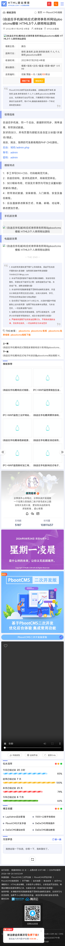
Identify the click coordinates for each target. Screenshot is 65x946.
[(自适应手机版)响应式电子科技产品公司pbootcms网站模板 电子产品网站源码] (47, 453)
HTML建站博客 (15, 4)
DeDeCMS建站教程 (45, 829)
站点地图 (36, 881)
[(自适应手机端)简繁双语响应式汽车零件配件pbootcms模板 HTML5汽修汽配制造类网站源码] (47, 403)
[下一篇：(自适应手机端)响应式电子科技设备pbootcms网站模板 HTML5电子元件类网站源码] (62, 452)
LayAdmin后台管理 (15, 816)
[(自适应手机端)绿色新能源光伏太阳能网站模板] (17, 428)
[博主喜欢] (6, 646)
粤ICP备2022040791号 (49, 937)
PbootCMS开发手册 (16, 823)
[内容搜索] (56, 4)
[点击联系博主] (32, 482)
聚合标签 (47, 881)
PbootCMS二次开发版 (21, 877)
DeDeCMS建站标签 (15, 829)
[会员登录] (49, 4)
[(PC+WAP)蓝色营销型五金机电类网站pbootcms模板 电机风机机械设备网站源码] (47, 378)
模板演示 (39, 81)
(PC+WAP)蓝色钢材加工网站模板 (19, 465)
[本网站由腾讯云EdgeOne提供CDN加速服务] (31, 898)
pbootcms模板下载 (21, 334)
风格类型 (16, 755)
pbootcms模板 (39, 330)
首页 (40, 12)
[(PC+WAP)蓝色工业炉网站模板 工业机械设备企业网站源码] (17, 403)
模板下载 (26, 81)
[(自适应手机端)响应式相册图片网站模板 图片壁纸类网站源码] (17, 378)
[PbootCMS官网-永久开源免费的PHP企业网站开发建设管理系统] (18, 898)
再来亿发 (51, 755)
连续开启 (34, 755)
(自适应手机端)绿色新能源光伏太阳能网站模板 (25, 440)
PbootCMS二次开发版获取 (32, 637)
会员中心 (58, 881)
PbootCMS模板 (54, 12)
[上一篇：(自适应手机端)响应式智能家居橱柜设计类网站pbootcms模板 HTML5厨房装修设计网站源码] (3, 452)
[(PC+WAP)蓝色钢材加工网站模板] (17, 453)
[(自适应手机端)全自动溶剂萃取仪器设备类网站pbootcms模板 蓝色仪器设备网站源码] (47, 428)
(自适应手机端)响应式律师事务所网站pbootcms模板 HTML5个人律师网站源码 (32, 21)
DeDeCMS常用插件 (45, 823)
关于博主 (26, 881)
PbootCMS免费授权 (10, 881)
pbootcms (24, 330)
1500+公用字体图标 (45, 816)
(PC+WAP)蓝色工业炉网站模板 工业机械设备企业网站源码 (32, 415)
